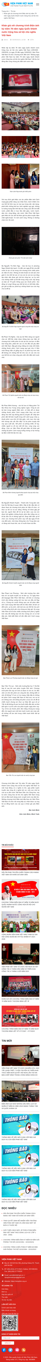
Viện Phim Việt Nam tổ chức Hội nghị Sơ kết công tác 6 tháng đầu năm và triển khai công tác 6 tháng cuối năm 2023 (20, 969)
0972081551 (33, 1269)
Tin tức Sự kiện (7, 1300)
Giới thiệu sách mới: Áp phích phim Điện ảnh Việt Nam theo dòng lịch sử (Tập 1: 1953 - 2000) (19, 1232)
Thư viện (5, 1297)
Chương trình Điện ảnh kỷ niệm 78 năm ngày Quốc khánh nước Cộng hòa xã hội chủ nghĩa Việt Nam (20, 904)
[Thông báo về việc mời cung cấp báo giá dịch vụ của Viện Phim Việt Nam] (20, 1124)
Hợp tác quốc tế (7, 1294)
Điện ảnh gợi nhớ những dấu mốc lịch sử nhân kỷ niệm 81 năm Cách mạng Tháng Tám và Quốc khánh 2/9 (20, 1106)
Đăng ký (8, 1343)
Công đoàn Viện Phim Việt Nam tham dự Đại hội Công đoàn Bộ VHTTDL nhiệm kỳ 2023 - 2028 (20, 937)
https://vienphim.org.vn (19, 1281)
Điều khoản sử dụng (9, 1310)
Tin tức (13, 11)
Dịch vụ (4, 1292)
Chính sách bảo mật (9, 1308)
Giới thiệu (5, 1289)
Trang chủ (5, 11)
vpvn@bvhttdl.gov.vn (16, 1275)
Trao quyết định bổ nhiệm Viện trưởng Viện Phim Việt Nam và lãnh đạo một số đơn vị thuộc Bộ (20, 1223)
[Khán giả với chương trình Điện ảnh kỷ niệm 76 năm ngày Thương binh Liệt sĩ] (20, 986)
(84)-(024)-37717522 (14, 1269)
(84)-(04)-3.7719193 (15, 1271)
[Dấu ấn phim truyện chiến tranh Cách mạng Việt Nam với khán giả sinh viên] (20, 859)
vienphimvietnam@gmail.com (14, 1277)
